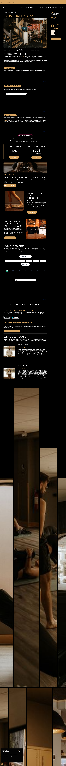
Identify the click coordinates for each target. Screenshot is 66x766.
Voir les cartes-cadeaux (9, 237)
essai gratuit (56, 38)
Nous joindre (55, 7)
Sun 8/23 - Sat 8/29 (25, 256)
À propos (27, 7)
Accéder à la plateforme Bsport (11, 331)
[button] (32, 7)
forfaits (22, 7)
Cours (37, 7)
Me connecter (47, 2)
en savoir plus (32, 212)
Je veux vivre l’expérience (10, 185)
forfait (23, 56)
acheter (14, 157)
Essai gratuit (57, 2)
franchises (48, 7)
